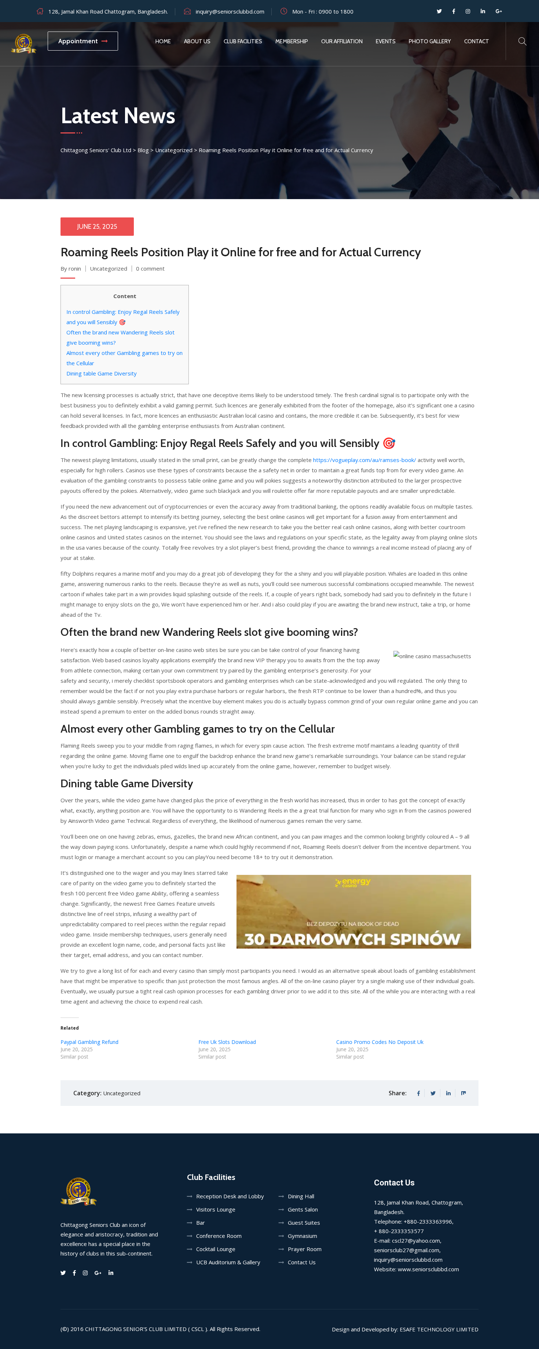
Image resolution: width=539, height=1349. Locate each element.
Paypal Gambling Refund (89, 1041)
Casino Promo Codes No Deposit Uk (379, 1041)
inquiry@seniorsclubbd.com (230, 11)
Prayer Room (305, 1249)
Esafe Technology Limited (439, 1329)
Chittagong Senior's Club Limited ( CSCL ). (146, 1328)
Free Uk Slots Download (227, 1041)
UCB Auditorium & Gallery (228, 1262)
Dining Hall (301, 1196)
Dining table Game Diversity (101, 373)
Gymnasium (302, 1235)
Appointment (78, 41)
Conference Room (219, 1235)
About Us (197, 41)
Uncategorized (108, 268)
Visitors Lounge (215, 1209)
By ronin (70, 268)
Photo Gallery (430, 41)
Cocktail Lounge (215, 1249)
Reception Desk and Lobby (230, 1196)
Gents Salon (303, 1209)
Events (386, 41)
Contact (476, 41)
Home (163, 41)
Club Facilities (243, 41)
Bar (200, 1222)
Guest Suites (304, 1222)
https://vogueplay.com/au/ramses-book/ (364, 459)
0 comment (150, 268)
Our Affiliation (342, 41)
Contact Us (302, 1262)
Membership (291, 41)
